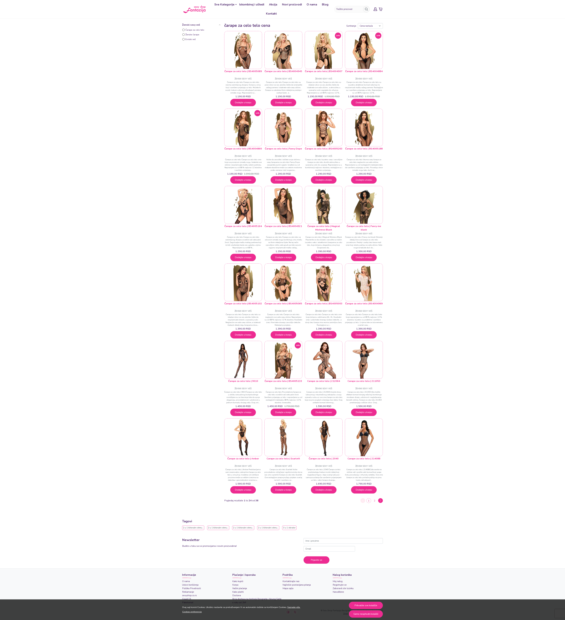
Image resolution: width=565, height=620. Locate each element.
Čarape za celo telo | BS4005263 (323, 148)
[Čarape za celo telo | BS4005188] (364, 128)
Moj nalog (338, 581)
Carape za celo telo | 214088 (364, 458)
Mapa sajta (287, 588)
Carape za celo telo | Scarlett (283, 458)
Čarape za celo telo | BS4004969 (364, 303)
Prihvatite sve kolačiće (365, 605)
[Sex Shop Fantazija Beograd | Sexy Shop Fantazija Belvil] (194, 9)
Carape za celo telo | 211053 (364, 381)
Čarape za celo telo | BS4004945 (283, 71)
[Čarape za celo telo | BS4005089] (243, 50)
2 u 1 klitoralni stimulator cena (247, 527)
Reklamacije (188, 591)
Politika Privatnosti (191, 588)
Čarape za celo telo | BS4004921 (283, 226)
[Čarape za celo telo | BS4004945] (283, 50)
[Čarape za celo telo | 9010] (243, 360)
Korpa (235, 584)
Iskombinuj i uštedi (251, 4)
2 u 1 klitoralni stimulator (194, 527)
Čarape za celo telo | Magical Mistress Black (323, 228)
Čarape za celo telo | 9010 (243, 381)
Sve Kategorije (224, 4)
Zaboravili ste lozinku (343, 588)
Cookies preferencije (192, 611)
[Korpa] (380, 9)
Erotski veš (190, 39)
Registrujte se (340, 584)
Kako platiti (238, 591)
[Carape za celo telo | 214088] (364, 437)
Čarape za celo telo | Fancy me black (364, 228)
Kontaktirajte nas (290, 581)
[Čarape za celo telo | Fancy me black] (364, 205)
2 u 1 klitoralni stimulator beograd (224, 527)
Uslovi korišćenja (190, 584)
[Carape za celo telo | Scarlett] (283, 437)
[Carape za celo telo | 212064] (324, 360)
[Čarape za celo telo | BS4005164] (243, 205)
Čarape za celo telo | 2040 (324, 458)
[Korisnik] (375, 9)
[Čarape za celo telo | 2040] (324, 437)
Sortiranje (351, 26)
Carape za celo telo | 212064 (323, 381)
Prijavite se (316, 560)
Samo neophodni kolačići (365, 614)
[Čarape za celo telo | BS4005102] (243, 282)
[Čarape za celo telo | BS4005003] (324, 282)
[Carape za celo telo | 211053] (364, 360)
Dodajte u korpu (243, 102)
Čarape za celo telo (194, 29)
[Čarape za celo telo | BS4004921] (283, 205)
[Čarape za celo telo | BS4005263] (324, 128)
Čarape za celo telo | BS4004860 (243, 148)
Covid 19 (186, 598)
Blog (325, 4)
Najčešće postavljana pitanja (296, 584)
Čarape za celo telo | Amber (243, 458)
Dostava (236, 595)
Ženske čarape (192, 34)
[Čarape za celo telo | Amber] (243, 437)
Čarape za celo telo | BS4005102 (243, 303)
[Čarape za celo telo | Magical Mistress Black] (324, 205)
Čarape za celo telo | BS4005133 (283, 381)
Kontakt (271, 14)
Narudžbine (338, 591)
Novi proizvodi (292, 4)
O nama (312, 4)
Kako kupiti (237, 581)
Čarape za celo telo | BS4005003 (323, 303)
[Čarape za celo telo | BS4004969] (364, 282)
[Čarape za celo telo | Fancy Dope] (283, 128)
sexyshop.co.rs (189, 595)
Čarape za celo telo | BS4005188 (364, 148)
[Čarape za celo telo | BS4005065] (283, 282)
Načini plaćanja (239, 588)
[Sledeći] (380, 500)
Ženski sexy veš (243, 78)
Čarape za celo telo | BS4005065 (283, 303)
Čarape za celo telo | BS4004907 (323, 71)
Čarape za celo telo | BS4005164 (243, 226)
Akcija (273, 4)
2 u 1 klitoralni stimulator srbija (272, 527)
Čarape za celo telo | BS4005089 (243, 71)
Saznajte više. (293, 607)
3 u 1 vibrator (289, 527)
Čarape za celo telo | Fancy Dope (283, 148)
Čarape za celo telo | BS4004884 (364, 71)
